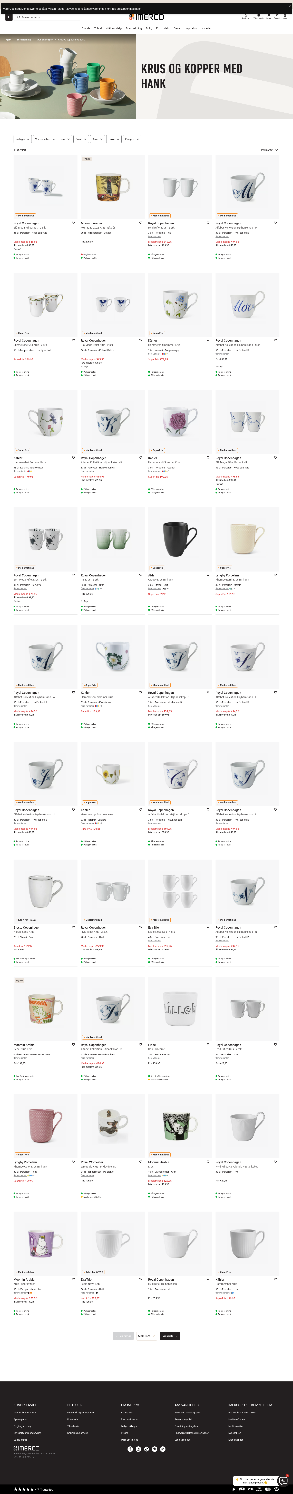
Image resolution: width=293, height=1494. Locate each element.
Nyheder (206, 28)
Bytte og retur (20, 1419)
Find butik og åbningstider (80, 1412)
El (157, 28)
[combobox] (146, 1336)
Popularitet (267, 150)
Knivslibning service (77, 1432)
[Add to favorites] (73, 222)
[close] (290, 6)
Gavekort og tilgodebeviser (27, 1432)
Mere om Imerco (129, 1439)
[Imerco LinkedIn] (162, 1449)
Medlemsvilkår (235, 1426)
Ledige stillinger (129, 1426)
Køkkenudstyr (114, 28)
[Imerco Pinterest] (154, 1449)
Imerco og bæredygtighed (188, 1412)
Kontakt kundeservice (25, 1412)
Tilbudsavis (73, 1426)
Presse (124, 1432)
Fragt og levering (22, 1426)
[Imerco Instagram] (138, 1449)
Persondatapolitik (184, 1419)
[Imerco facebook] (130, 1449)
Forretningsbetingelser (186, 1426)
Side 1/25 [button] (144, 1336)
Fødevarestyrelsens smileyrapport (192, 1432)
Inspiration (191, 28)
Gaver (177, 28)
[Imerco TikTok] (146, 1449)
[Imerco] (58, 1448)
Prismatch (72, 1419)
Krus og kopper (44, 39)
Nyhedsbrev (234, 1432)
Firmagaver (127, 1412)
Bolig (149, 28)
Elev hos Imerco (129, 1419)
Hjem (8, 39)
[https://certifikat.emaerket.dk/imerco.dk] (276, 1489)
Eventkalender (235, 1439)
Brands (86, 28)
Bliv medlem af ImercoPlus (242, 1412)
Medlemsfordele (236, 1419)
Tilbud (98, 28)
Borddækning (134, 28)
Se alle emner (20, 1439)
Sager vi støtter (182, 1439)
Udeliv (166, 28)
